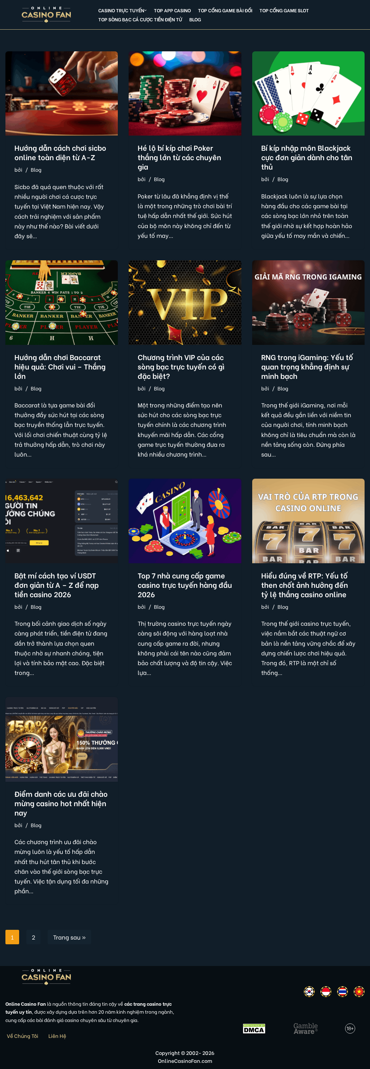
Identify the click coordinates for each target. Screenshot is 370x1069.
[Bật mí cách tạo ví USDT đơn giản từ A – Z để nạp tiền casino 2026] (61, 521)
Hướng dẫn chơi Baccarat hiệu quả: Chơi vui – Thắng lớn (60, 366)
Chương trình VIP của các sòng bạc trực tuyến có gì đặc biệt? (181, 366)
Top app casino (172, 10)
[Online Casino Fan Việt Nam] (46, 15)
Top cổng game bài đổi (225, 10)
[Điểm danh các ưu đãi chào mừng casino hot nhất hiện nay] (61, 739)
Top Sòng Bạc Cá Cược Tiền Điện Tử (140, 19)
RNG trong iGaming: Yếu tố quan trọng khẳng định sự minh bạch (307, 366)
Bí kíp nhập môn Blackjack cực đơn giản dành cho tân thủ (306, 156)
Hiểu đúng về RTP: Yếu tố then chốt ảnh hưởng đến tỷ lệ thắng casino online (304, 584)
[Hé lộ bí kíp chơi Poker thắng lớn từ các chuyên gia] (185, 93)
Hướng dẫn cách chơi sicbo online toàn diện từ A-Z (60, 152)
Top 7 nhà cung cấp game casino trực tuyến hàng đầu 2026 (185, 584)
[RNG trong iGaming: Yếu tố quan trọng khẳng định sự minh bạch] (308, 302)
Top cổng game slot (284, 10)
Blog (195, 19)
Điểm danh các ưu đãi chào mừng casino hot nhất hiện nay (61, 802)
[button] (145, 10)
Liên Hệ (57, 1035)
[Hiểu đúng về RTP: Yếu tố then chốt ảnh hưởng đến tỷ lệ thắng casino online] (308, 521)
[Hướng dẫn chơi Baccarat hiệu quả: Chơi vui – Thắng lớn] (61, 302)
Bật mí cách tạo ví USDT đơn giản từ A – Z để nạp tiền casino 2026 (56, 584)
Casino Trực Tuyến (121, 10)
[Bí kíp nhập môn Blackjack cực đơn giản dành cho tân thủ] (308, 93)
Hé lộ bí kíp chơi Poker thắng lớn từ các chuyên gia (179, 156)
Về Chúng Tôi (22, 1035)
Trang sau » (69, 937)
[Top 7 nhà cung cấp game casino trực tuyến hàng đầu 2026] (185, 521)
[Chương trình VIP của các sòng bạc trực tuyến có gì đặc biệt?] (185, 302)
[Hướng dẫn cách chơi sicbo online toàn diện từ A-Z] (61, 93)
